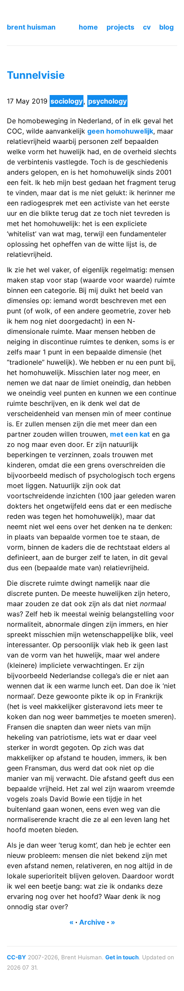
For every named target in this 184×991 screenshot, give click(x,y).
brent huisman (31, 27)
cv (147, 27)
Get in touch (122, 957)
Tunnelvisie (36, 75)
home (88, 27)
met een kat (130, 434)
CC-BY (16, 957)
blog (166, 27)
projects (120, 27)
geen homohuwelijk (120, 131)
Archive (92, 922)
